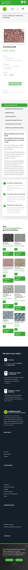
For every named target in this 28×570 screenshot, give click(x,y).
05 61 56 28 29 (7, 1)
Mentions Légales (8, 524)
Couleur (5, 72)
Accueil (5, 15)
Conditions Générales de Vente (12, 526)
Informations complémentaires (14, 108)
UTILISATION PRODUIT (10, 116)
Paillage (6, 489)
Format (5, 56)
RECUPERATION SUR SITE (11, 105)
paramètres (5, 556)
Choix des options (6, 253)
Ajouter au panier (15, 83)
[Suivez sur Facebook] (22, 2)
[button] (23, 30)
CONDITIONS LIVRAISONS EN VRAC (13, 120)
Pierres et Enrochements (11, 493)
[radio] (9, 58)
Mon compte (7, 454)
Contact (6, 456)
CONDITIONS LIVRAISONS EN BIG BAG (14, 127)
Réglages (14, 564)
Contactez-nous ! (7, 3)
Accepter (9, 560)
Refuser (19, 560)
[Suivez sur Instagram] (25, 2)
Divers (5, 496)
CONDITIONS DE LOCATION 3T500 (13, 124)
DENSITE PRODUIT (9, 112)
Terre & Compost (8, 491)
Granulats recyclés (9, 487)
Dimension (6, 64)
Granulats (11, 15)
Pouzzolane (18, 15)
